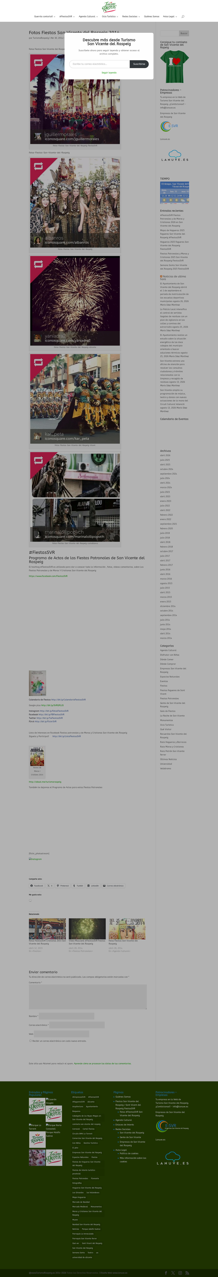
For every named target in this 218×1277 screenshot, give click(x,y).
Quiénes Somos (151, 17)
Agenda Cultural (87, 17)
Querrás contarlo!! (43, 17)
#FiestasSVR (65, 17)
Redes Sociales (129, 17)
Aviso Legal (168, 17)
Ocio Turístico (109, 17)
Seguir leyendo (109, 72)
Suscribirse (139, 64)
